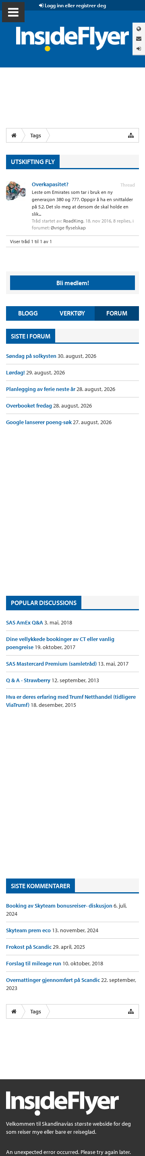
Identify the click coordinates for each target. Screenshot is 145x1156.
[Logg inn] (139, 49)
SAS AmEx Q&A (25, 622)
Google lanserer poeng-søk (39, 422)
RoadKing (73, 221)
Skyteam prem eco (29, 930)
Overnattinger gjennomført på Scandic (53, 980)
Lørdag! (16, 372)
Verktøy (72, 313)
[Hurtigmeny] (131, 135)
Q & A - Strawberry (29, 680)
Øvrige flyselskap (68, 228)
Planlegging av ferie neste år (41, 389)
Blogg (28, 313)
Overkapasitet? (50, 184)
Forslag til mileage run (34, 963)
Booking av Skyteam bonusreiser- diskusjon (60, 905)
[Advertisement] (72, 511)
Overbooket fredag (29, 405)
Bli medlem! (72, 283)
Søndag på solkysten (32, 355)
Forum (116, 313)
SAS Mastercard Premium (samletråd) (52, 663)
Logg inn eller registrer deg (75, 5)
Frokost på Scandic (29, 946)
